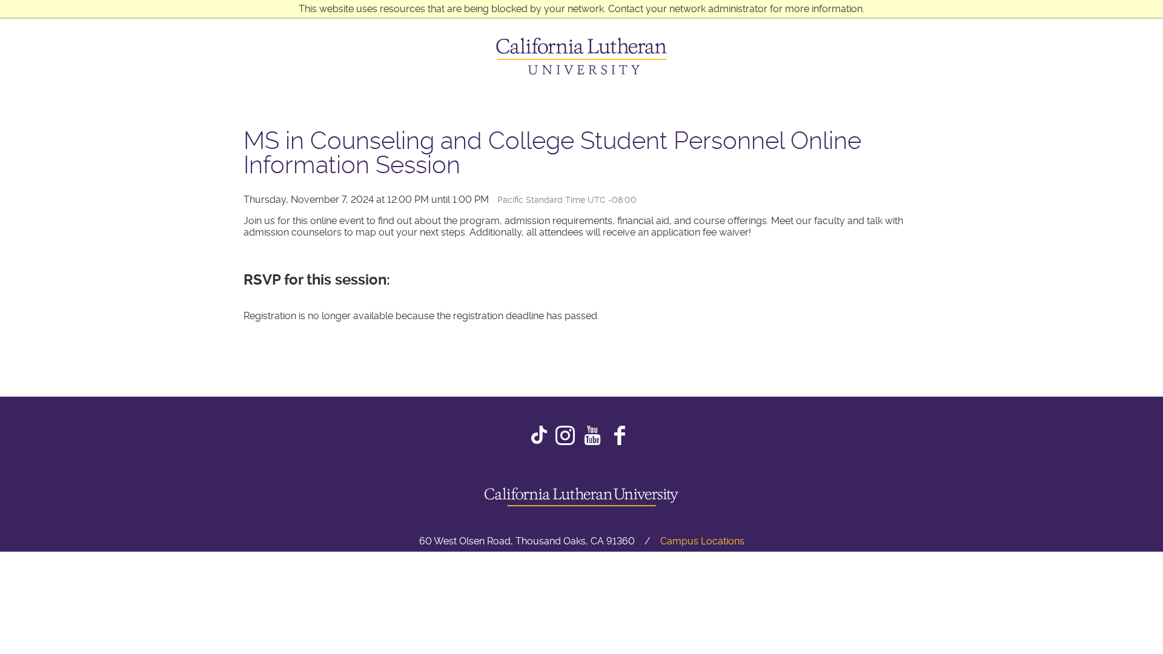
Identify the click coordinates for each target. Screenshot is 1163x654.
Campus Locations (702, 541)
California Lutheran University (581, 56)
